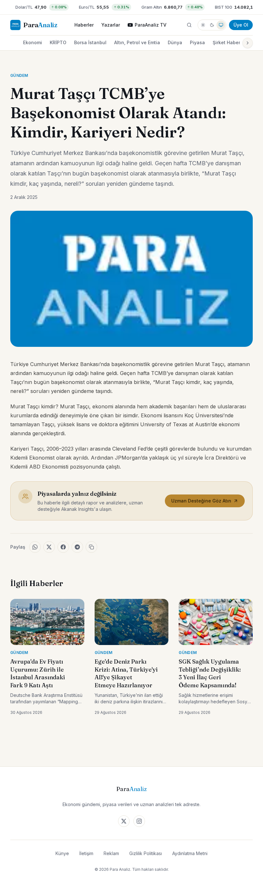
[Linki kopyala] (91, 547)
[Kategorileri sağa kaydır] (247, 43)
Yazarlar (110, 25)
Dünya (175, 42)
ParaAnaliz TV (150, 25)
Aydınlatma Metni (190, 853)
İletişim (86, 853)
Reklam (111, 853)
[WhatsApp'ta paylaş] (35, 547)
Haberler (84, 25)
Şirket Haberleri (230, 42)
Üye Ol (240, 25)
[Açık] (203, 24)
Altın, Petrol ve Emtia (137, 42)
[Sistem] (220, 24)
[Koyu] (212, 24)
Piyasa (197, 42)
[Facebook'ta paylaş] (63, 547)
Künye (62, 853)
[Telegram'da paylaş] (77, 547)
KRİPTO (58, 42)
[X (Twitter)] (124, 821)
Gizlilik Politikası (145, 853)
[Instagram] (139, 821)
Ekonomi (32, 42)
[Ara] (189, 25)
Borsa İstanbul (90, 42)
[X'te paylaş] (49, 547)
